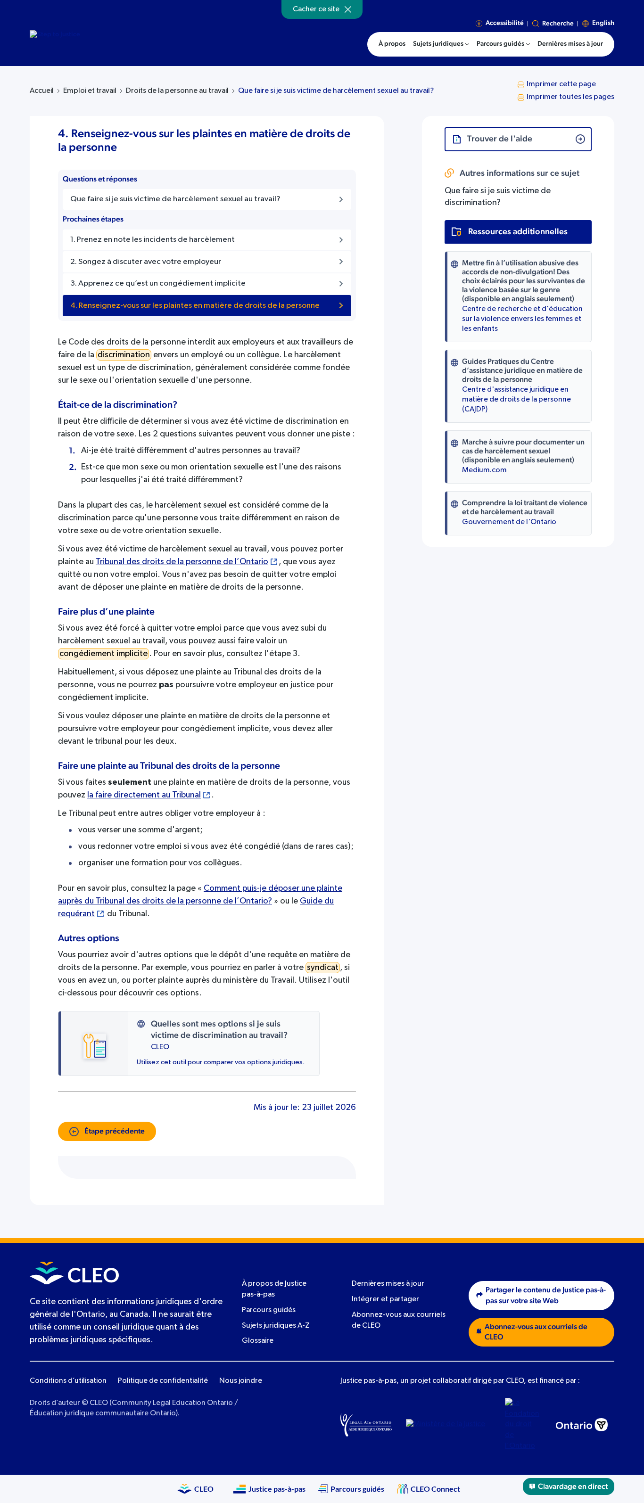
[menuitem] (441, 44)
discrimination (124, 355)
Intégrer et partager (385, 1299)
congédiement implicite (103, 653)
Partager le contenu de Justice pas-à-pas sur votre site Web (546, 1295)
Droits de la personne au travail (177, 91)
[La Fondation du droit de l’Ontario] (523, 1425)
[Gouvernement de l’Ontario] (582, 1424)
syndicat (323, 967)
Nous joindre (240, 1381)
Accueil (42, 91)
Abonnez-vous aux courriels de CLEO (536, 1332)
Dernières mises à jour (388, 1284)
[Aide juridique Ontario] (366, 1425)
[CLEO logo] (74, 1273)
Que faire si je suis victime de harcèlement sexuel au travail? (336, 91)
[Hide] (348, 9)
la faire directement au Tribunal (144, 795)
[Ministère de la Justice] (448, 1424)
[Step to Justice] (110, 43)
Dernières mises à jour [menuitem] (570, 44)
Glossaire (257, 1341)
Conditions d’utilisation (68, 1381)
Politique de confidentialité (163, 1381)
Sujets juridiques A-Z (276, 1326)
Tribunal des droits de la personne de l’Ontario (182, 562)
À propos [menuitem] (392, 44)
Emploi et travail (89, 91)
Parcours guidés (269, 1310)
